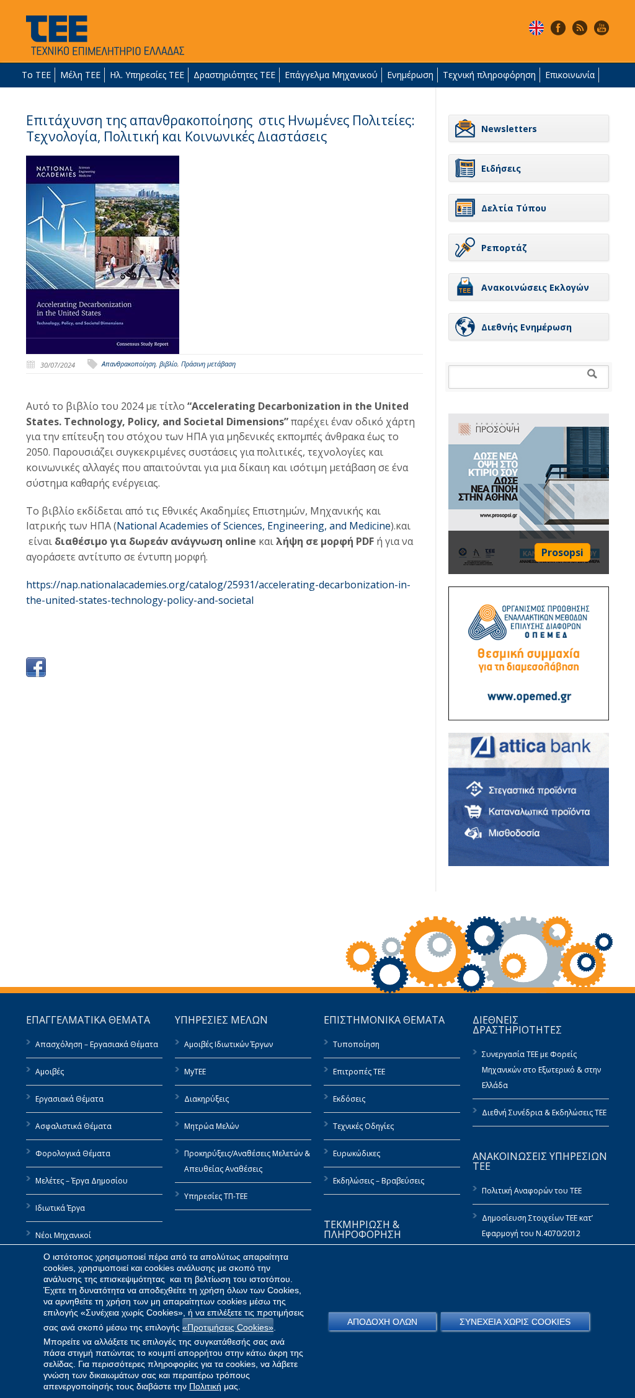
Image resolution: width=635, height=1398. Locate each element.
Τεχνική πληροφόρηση (489, 75)
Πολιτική (205, 1386)
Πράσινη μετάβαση (208, 363)
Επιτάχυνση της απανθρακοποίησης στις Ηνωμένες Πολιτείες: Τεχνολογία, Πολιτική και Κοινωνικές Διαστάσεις (220, 128)
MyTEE (195, 1071)
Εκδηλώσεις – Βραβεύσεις (378, 1180)
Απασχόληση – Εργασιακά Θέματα (96, 1044)
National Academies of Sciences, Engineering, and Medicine (254, 526)
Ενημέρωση (410, 75)
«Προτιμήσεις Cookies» (227, 1327)
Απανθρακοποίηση (129, 363)
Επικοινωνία (570, 75)
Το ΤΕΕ (36, 75)
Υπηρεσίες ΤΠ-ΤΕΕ (215, 1196)
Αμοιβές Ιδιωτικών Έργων (228, 1044)
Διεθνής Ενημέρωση (526, 327)
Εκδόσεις (349, 1099)
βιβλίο (168, 363)
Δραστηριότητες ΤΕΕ (234, 75)
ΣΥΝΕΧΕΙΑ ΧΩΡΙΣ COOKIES (515, 1322)
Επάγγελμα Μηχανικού (331, 75)
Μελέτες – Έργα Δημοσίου (81, 1180)
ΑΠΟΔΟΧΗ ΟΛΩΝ (382, 1322)
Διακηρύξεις (206, 1099)
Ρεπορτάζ (504, 248)
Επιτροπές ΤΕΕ (359, 1071)
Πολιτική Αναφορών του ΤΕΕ (532, 1190)
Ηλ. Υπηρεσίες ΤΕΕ (147, 75)
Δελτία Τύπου (513, 208)
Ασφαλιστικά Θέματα (73, 1126)
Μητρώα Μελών (211, 1126)
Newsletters (509, 129)
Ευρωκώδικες (356, 1153)
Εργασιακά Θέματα (69, 1099)
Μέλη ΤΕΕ (80, 75)
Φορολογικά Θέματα (72, 1153)
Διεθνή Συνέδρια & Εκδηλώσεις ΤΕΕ (544, 1112)
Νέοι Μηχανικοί (63, 1235)
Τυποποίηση (356, 1044)
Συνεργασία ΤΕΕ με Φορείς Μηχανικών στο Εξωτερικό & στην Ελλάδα (541, 1070)
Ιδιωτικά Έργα (60, 1208)
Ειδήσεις (501, 168)
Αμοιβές (49, 1071)
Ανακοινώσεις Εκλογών (535, 287)
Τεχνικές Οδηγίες (363, 1126)
